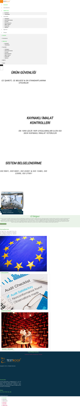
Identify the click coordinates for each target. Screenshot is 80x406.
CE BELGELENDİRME (5, 272)
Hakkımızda (6, 10)
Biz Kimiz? (7, 12)
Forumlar (6, 21)
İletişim (5, 32)
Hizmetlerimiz (7, 7)
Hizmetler (4, 399)
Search (1, 65)
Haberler (6, 58)
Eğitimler (5, 29)
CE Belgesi (7, 18)
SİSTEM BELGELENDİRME (6, 310)
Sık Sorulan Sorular (9, 20)
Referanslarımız (8, 23)
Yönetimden (7, 44)
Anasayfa (6, 4)
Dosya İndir (7, 25)
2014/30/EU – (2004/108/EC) (7, 349)
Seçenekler (6, 16)
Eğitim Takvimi (8, 24)
